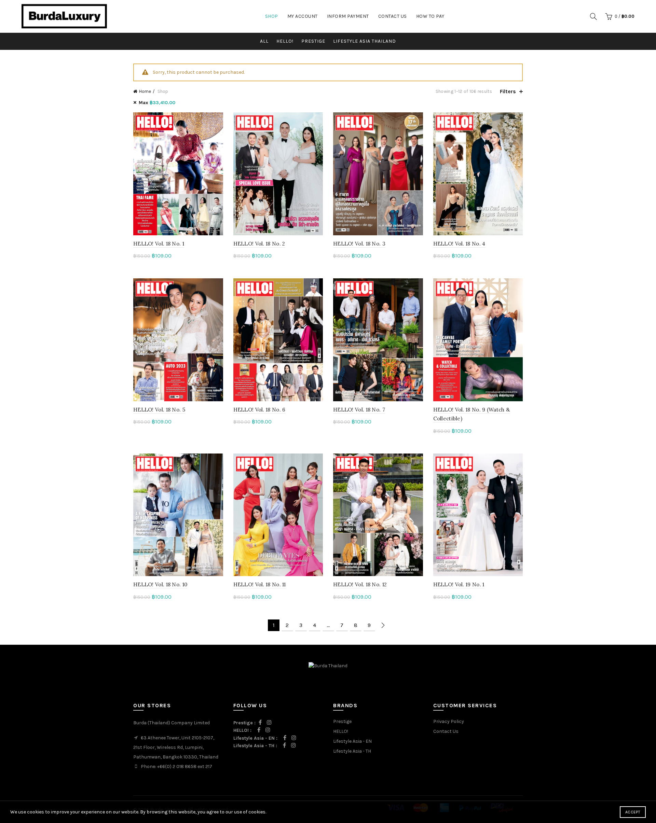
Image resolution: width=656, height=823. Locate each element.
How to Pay (430, 16)
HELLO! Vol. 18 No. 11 (259, 584)
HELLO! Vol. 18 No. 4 (459, 243)
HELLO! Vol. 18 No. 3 (359, 243)
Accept (632, 812)
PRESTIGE (313, 41)
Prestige (342, 721)
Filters (508, 91)
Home (145, 91)
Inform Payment (348, 16)
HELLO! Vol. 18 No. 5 (159, 409)
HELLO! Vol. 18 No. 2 (259, 243)
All (264, 41)
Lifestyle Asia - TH (352, 751)
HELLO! (284, 41)
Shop (271, 16)
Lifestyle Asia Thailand (364, 41)
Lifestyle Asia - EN (352, 741)
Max (157, 103)
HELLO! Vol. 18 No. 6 (259, 409)
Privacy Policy (448, 721)
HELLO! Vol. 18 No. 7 (359, 409)
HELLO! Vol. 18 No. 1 (158, 243)
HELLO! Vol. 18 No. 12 (360, 584)
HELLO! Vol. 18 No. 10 (160, 584)
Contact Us (392, 16)
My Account (302, 16)
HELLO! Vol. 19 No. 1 (458, 584)
